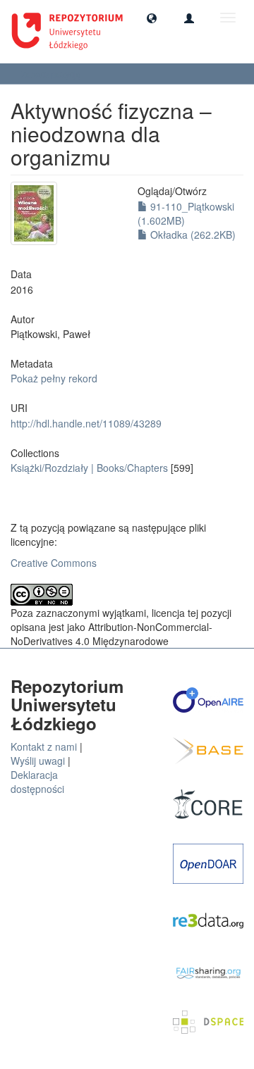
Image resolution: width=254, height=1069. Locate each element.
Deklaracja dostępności (37, 782)
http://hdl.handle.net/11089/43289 (86, 423)
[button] (151, 18)
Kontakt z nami (44, 746)
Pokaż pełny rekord (54, 378)
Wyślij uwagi (38, 761)
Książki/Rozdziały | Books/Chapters (89, 468)
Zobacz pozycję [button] (52, 74)
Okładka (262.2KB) (191, 234)
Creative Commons (54, 563)
